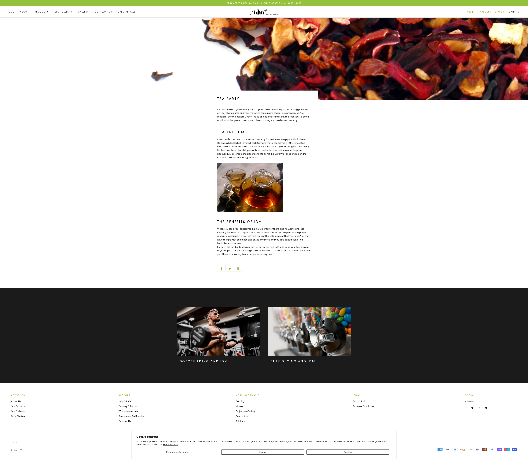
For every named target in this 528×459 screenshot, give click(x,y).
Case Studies (18, 416)
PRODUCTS (42, 11)
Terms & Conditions (363, 406)
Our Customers (19, 406)
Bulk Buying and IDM (293, 361)
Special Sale (127, 11)
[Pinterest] (486, 408)
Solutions (240, 421)
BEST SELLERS (63, 11)
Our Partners (18, 411)
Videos (239, 406)
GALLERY (83, 11)
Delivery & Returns (128, 406)
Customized (242, 416)
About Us (16, 401)
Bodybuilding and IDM (204, 361)
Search (499, 12)
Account (485, 12)
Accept (262, 452)
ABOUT (24, 11)
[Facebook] (466, 408)
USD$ (470, 12)
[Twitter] (472, 408)
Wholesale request (129, 411)
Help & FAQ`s (126, 401)
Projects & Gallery (245, 411)
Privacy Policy (170, 444)
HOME (10, 11)
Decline (348, 452)
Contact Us (103, 11)
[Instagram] (479, 408)
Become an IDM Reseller (132, 416)
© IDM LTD (17, 450)
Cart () (515, 11)
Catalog (240, 401)
